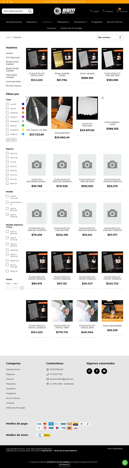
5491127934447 (56, 369)
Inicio (8, 37)
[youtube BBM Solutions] (11, 2)
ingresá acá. (47, 451)
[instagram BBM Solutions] (4, 2)
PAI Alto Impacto (13, 86)
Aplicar (22, 288)
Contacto (51, 28)
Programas (97, 22)
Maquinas (31, 22)
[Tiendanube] (115, 449)
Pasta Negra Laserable (11, 76)
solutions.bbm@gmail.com (62, 379)
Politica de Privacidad (71, 28)
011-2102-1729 (56, 374)
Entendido (64, 465)
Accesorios (80, 22)
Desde (8, 283)
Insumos (46, 22)
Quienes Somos (14, 22)
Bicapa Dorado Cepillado (12, 63)
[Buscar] (30, 11)
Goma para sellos (13, 81)
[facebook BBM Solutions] (7, 2)
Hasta (15, 283)
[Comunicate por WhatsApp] (125, 462)
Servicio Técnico (115, 22)
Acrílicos (9, 53)
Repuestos (63, 22)
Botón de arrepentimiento (65, 451)
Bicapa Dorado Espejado (12, 69)
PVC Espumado (13, 57)
